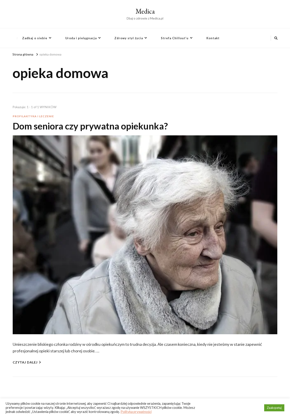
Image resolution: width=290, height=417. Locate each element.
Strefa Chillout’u (174, 38)
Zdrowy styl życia (128, 38)
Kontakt (213, 38)
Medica (145, 11)
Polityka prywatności (136, 412)
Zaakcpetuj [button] (274, 408)
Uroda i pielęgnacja (81, 38)
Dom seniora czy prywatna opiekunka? (90, 126)
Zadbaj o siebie (34, 38)
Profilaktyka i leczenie (33, 116)
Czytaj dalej (25, 362)
